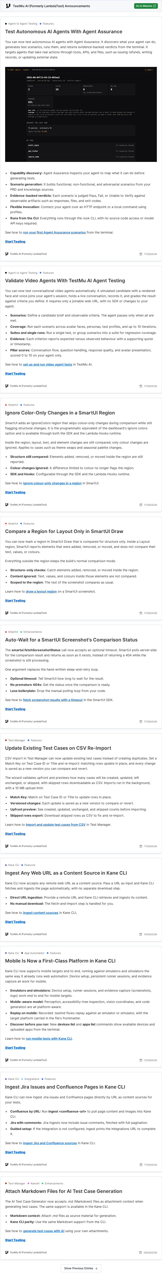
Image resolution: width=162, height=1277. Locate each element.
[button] (81, 31)
